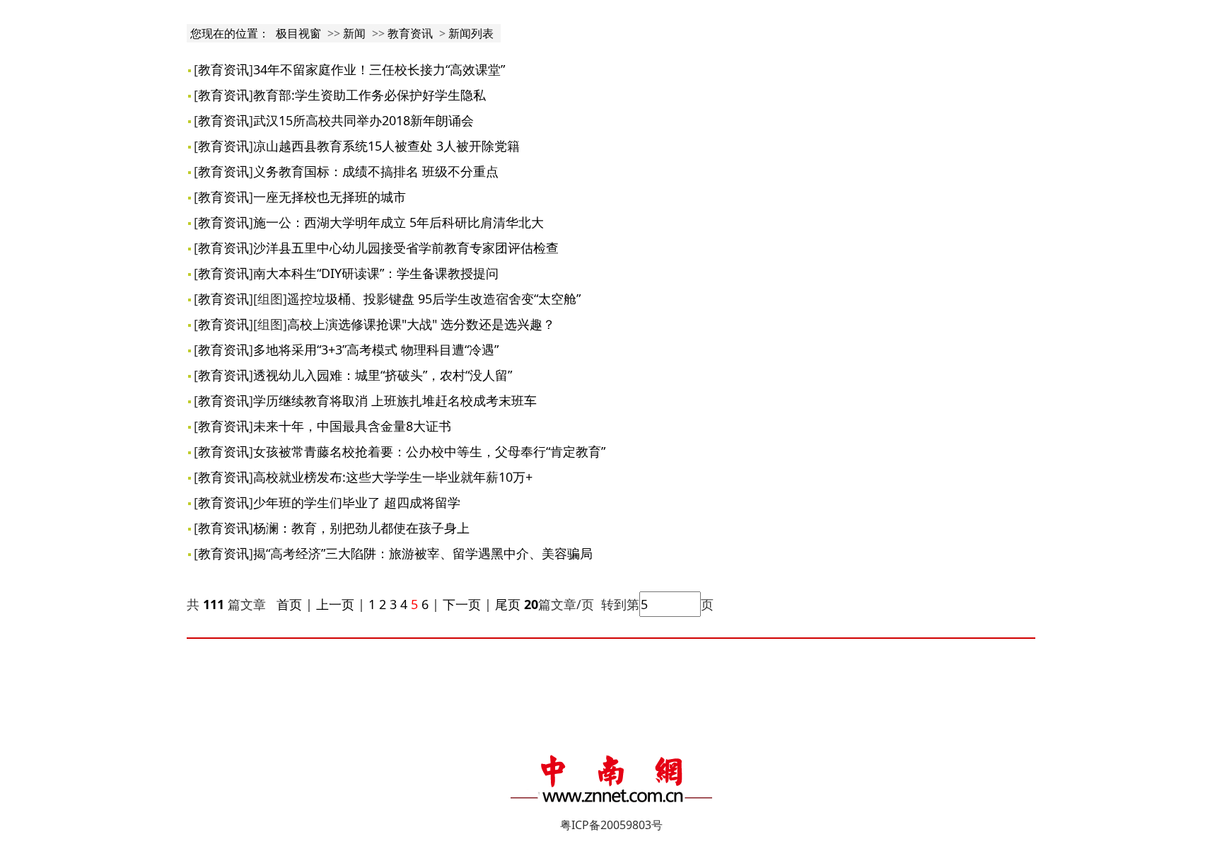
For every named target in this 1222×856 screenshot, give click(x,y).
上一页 (335, 604)
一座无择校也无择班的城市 (329, 196)
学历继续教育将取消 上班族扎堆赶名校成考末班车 (395, 400)
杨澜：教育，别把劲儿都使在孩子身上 (361, 527)
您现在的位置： (231, 33)
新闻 (354, 33)
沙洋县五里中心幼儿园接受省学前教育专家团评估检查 (406, 247)
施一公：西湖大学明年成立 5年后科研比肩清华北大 (398, 222)
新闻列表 (471, 33)
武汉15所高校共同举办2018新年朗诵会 (363, 120)
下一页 (462, 604)
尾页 (505, 604)
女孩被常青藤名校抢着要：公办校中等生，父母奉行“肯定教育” (429, 451)
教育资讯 (410, 33)
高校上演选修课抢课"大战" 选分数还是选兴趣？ (421, 324)
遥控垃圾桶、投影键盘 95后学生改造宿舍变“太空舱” (434, 298)
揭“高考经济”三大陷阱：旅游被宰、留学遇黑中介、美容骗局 (423, 553)
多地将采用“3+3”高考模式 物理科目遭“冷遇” (376, 349)
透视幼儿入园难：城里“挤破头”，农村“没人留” (382, 374)
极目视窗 (298, 33)
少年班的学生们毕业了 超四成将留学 (356, 502)
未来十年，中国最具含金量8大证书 (352, 425)
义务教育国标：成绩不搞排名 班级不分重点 (376, 171)
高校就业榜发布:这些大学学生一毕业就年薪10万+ (393, 476)
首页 (289, 604)
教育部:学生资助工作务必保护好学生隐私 (369, 94)
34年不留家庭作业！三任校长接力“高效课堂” (379, 69)
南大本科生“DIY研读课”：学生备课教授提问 (376, 273)
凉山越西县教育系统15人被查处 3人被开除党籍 (386, 145)
